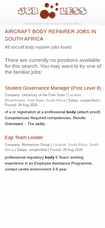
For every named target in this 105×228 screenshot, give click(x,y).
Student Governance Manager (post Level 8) (53, 88)
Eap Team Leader (24, 137)
